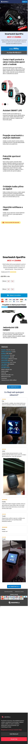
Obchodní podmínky (8, 591)
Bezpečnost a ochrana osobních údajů (11, 729)
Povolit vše (14, 739)
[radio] (4, 281)
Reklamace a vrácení (19, 591)
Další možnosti (14, 734)
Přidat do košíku (15, 295)
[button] (2, 238)
